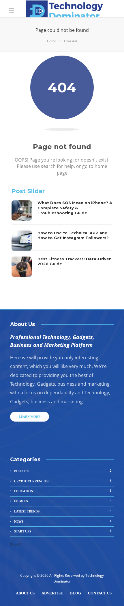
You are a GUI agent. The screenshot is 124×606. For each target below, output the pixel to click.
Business (63, 471)
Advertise (52, 593)
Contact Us (100, 593)
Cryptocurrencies (63, 481)
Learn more (29, 416)
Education (63, 491)
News (63, 521)
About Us (25, 593)
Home (51, 41)
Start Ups (63, 531)
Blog (75, 593)
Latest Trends (63, 511)
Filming (63, 501)
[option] (62, 238)
